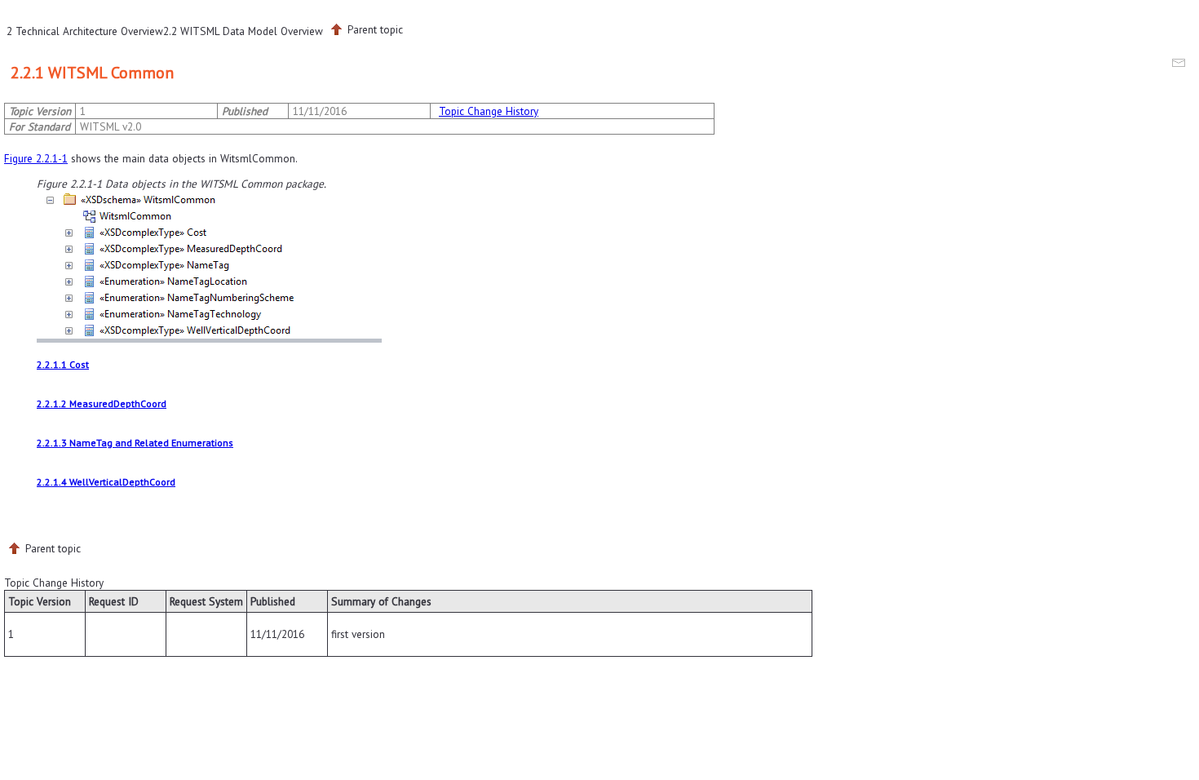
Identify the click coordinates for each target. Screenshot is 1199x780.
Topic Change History (488, 111)
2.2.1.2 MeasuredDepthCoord (101, 403)
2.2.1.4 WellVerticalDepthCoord (106, 482)
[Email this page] (1181, 65)
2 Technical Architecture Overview (85, 31)
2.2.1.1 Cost (63, 364)
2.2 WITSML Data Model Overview (243, 31)
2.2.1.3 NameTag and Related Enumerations (135, 443)
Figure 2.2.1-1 (36, 158)
